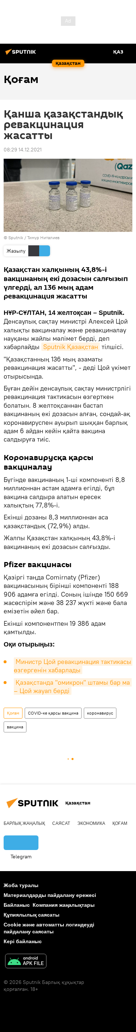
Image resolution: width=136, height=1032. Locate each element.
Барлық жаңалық (24, 823)
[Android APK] (25, 962)
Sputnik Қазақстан (70, 347)
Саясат (61, 823)
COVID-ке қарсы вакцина (53, 713)
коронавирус (100, 713)
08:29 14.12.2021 (23, 149)
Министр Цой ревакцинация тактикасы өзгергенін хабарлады (73, 665)
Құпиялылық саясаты (31, 915)
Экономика (91, 823)
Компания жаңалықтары (64, 905)
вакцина (15, 726)
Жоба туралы (21, 885)
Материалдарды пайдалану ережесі (50, 895)
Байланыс (17, 905)
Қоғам (13, 713)
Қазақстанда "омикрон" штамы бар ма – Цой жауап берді (73, 686)
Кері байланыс (23, 941)
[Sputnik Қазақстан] (22, 54)
